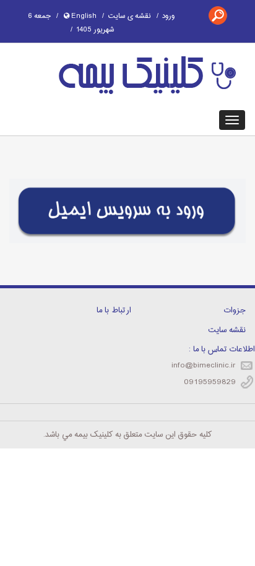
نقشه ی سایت (129, 16)
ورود (168, 16)
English (83, 16)
